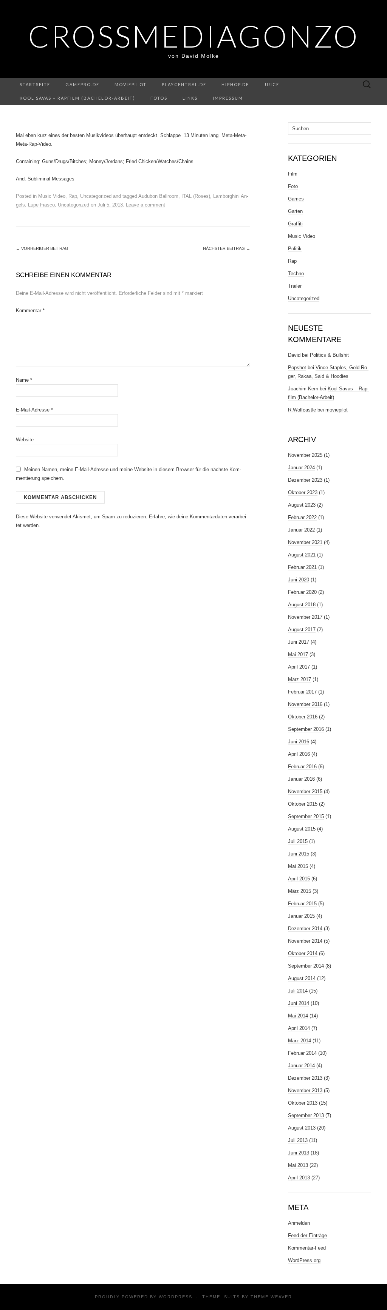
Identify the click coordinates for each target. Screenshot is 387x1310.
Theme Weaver (271, 1297)
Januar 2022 (301, 530)
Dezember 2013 (305, 1078)
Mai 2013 (298, 1165)
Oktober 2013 (302, 1103)
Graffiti (295, 224)
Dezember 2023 (305, 480)
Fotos (158, 98)
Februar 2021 (302, 567)
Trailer (295, 286)
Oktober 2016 (302, 717)
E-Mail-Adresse (34, 410)
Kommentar (30, 310)
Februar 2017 (302, 692)
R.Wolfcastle (302, 410)
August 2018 (302, 604)
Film (292, 174)
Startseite (35, 84)
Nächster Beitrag (226, 248)
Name (24, 380)
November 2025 (305, 455)
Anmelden (299, 1223)
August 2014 (302, 978)
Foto (293, 186)
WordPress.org (304, 1260)
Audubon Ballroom (158, 196)
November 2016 (305, 704)
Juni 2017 (298, 642)
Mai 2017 (298, 654)
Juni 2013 (298, 1153)
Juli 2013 (298, 1140)
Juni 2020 (298, 580)
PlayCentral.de (184, 84)
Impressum (228, 98)
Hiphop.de (235, 84)
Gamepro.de (82, 84)
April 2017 (299, 667)
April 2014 (299, 1028)
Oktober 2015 (302, 804)
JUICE (271, 84)
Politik (295, 248)
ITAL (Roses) (195, 196)
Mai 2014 (298, 1016)
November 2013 (305, 1090)
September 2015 (306, 816)
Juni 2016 (298, 741)
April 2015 (299, 879)
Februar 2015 (302, 903)
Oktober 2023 (302, 492)
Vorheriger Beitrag (42, 248)
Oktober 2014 (302, 953)
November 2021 (305, 542)
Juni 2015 (298, 854)
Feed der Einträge (307, 1235)
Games (296, 199)
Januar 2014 (301, 1065)
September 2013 (306, 1115)
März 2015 (299, 891)
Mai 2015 (298, 866)
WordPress (175, 1297)
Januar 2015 (301, 916)
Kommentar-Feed (307, 1248)
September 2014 (306, 966)
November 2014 (305, 941)
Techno (296, 273)
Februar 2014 (302, 1053)
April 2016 (299, 754)
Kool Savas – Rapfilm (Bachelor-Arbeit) (77, 98)
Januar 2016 (301, 779)
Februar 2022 (302, 517)
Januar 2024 (301, 467)
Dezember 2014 (305, 928)
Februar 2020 (302, 592)
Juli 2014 (298, 991)
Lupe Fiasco (41, 205)
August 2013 (302, 1128)
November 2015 (305, 791)
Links (190, 98)
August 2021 (302, 555)
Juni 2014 (298, 1003)
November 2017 (305, 617)
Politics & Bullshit (329, 355)
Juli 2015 (298, 841)
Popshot (297, 367)
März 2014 (299, 1040)
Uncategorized (95, 196)
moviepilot (131, 84)
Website (25, 439)
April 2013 (299, 1178)
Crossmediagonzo (193, 36)
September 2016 (306, 729)
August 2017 (302, 629)
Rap (72, 196)
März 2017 (299, 679)
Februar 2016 (302, 766)
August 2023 (302, 505)
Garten (295, 211)
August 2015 (302, 829)
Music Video (51, 196)
